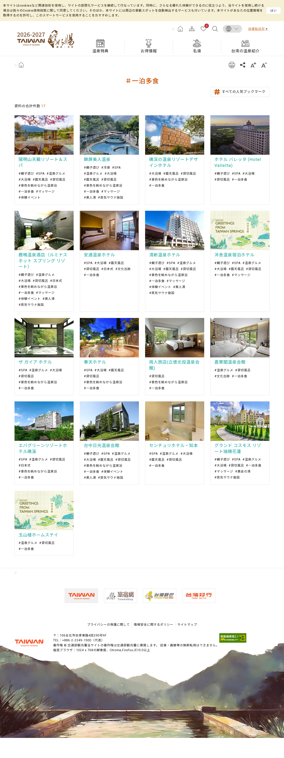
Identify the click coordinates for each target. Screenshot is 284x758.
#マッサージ (45, 191)
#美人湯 (90, 197)
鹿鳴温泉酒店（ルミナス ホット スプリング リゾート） (43, 260)
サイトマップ (192, 29)
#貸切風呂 (57, 179)
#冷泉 (105, 167)
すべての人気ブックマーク (243, 92)
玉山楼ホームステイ (38, 535)
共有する (242, 64)
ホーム (180, 29)
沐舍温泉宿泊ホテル (234, 254)
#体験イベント (30, 197)
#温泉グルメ (56, 173)
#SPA (40, 173)
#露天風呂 (40, 179)
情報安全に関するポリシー (153, 624)
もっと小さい (264, 64)
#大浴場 (25, 179)
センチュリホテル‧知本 (173, 445)
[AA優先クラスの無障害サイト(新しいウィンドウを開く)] (232, 641)
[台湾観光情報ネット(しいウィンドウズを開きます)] (81, 596)
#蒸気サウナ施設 (110, 197)
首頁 (21, 64)
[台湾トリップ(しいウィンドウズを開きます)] (198, 596)
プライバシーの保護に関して (108, 624)
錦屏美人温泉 (97, 159)
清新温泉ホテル (164, 254)
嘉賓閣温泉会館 (230, 362)
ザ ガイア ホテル (35, 362)
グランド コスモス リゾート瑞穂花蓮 (237, 448)
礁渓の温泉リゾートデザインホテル (173, 162)
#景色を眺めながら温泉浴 (38, 185)
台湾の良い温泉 (45, 38)
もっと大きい (253, 64)
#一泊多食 (26, 191)
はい (273, 10)
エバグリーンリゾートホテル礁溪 (43, 448)
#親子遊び (26, 173)
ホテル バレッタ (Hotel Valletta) (237, 162)
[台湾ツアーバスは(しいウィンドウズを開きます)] (159, 596)
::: (173, 29)
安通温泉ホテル (99, 254)
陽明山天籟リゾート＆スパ (43, 162)
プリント (231, 64)
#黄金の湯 (243, 471)
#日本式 (56, 281)
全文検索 (215, 29)
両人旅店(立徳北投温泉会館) (174, 365)
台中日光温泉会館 (101, 445)
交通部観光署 (28, 642)
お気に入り (206, 26)
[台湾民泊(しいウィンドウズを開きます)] (120, 596)
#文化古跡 (123, 269)
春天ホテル (95, 362)
